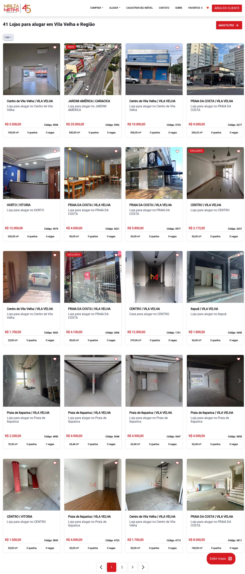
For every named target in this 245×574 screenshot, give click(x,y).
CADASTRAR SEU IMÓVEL (139, 8)
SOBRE (178, 8)
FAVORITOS (195, 8)
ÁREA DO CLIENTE (226, 8)
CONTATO (164, 8)
